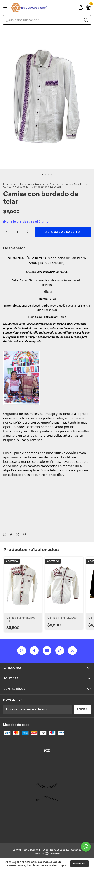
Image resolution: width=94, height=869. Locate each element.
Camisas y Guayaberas (15, 186)
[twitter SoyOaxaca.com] (72, 650)
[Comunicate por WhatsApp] (86, 847)
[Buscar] (85, 20)
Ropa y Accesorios (36, 184)
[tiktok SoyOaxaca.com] (59, 650)
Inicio (6, 184)
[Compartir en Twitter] (17, 534)
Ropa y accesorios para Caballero (66, 184)
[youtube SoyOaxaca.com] (47, 650)
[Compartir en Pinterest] (24, 534)
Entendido (79, 863)
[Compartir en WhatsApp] (4, 534)
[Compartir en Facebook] (11, 534)
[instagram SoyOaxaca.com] (21, 650)
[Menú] (6, 8)
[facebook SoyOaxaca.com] (34, 650)
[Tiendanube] (47, 854)
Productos (18, 184)
